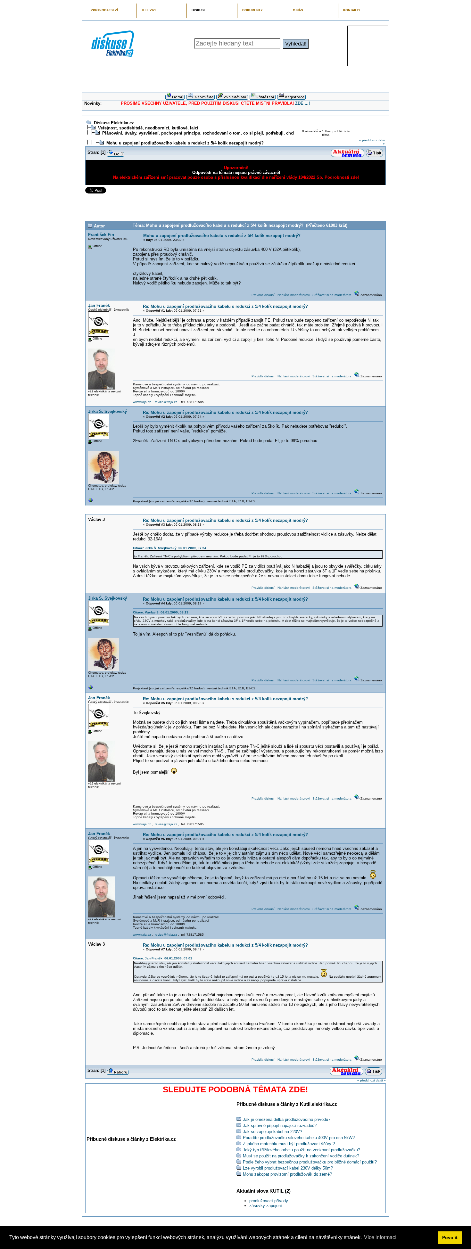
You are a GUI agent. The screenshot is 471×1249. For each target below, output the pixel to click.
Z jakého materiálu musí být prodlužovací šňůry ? (289, 1143)
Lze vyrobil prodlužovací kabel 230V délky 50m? (288, 1168)
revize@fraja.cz (166, 402)
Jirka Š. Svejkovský (107, 411)
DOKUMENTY (252, 10)
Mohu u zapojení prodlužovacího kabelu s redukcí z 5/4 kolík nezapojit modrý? (185, 143)
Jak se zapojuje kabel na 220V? (272, 1131)
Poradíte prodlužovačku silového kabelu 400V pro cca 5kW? (299, 1137)
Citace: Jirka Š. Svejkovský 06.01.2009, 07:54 (169, 548)
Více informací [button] (380, 1237)
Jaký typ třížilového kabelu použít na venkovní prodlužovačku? (301, 1149)
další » (381, 1080)
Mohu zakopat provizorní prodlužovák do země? (287, 1174)
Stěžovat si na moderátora (331, 295)
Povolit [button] (450, 1237)
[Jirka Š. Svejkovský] (90, 502)
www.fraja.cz (142, 402)
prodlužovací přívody (268, 1200)
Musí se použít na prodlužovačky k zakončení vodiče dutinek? (301, 1156)
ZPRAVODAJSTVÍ (104, 10)
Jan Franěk (99, 305)
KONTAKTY (351, 10)
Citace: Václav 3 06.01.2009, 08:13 (160, 612)
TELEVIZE (149, 10)
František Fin (101, 234)
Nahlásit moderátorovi (293, 295)
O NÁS (298, 10)
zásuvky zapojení (265, 1205)
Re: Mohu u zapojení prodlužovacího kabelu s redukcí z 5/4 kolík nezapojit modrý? (225, 306)
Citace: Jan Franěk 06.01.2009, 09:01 (162, 958)
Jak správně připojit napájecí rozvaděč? (280, 1125)
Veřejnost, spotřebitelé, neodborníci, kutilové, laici (148, 128)
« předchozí (368, 140)
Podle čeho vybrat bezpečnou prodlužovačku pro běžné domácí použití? (310, 1162)
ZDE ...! (302, 103)
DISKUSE (199, 10)
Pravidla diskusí (263, 295)
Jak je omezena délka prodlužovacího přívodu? (286, 1119)
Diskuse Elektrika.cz (114, 122)
